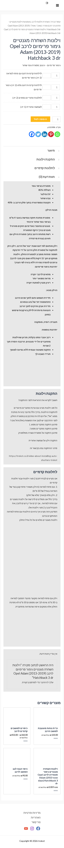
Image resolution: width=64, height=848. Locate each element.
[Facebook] (32, 134)
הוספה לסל (40, 119)
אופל (33, 25)
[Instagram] (32, 828)
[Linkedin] (44, 134)
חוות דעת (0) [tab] (47, 177)
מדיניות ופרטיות (32, 812)
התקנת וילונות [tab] (45, 159)
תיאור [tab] (51, 150)
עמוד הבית (56, 22)
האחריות (36, 817)
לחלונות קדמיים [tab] (44, 168)
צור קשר (36, 822)
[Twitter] (38, 134)
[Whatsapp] (57, 134)
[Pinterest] (51, 134)
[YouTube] (26, 828)
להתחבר (44, 682)
